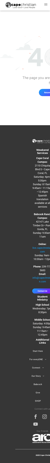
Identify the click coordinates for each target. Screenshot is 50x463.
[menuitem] (37, 351)
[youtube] (35, 424)
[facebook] (35, 417)
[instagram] (44, 417)
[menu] (46, 4)
